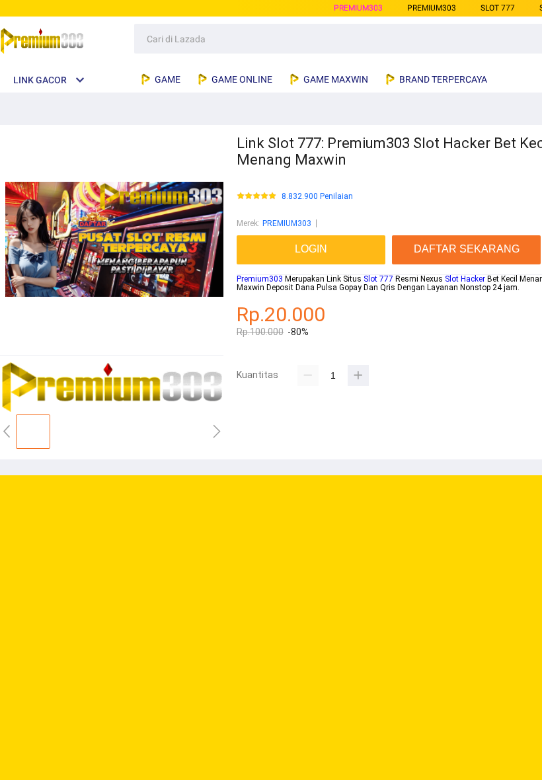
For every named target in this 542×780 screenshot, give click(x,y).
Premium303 (260, 279)
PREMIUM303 (358, 8)
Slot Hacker (465, 279)
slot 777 (498, 8)
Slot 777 (378, 279)
